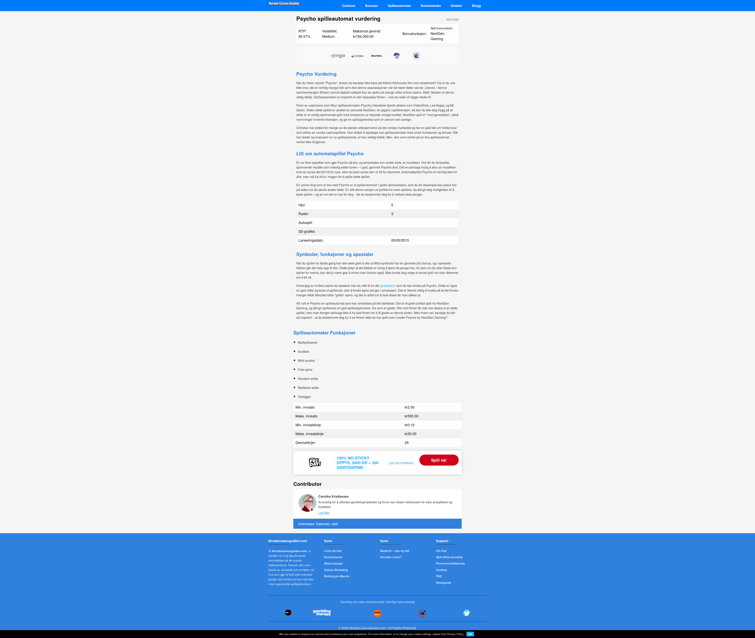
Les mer (324, 512)
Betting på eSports (336, 576)
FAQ (439, 576)
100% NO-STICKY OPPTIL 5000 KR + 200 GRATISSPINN (357, 462)
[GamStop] (288, 612)
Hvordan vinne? (391, 557)
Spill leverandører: (442, 28)
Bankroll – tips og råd (394, 551)
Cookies (441, 570)
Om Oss (441, 551)
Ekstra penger (333, 563)
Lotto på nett (333, 551)
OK (470, 634)
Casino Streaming (336, 570)
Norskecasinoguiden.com (289, 551)
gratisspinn (388, 285)
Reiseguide (443, 583)
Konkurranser (333, 557)
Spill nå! (439, 460)
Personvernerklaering (450, 563)
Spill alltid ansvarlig (449, 557)
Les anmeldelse (401, 462)
